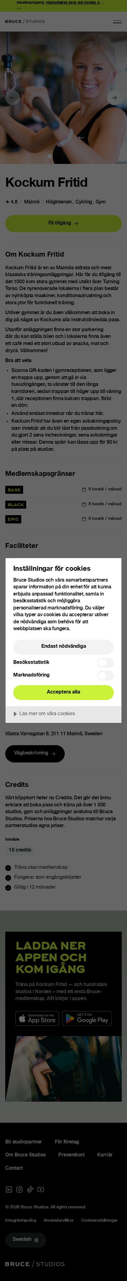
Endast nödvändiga (63, 646)
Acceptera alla (63, 692)
